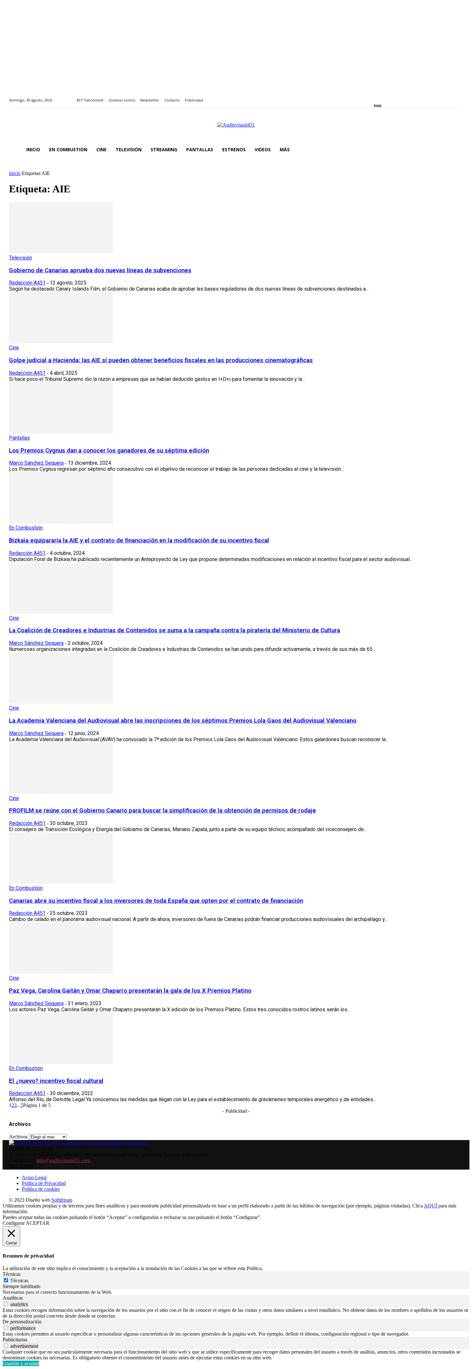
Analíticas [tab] (13, 1298)
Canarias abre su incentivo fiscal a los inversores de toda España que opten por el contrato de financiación (156, 900)
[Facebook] (376, 96)
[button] (455, 149)
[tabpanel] (236, 1292)
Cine (14, 348)
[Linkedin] (390, 96)
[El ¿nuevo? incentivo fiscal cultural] (61, 1062)
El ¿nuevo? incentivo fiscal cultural (56, 1080)
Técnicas (19, 1280)
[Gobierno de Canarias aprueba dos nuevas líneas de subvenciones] (61, 251)
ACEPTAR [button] (37, 1223)
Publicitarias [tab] (15, 1339)
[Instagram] (383, 96)
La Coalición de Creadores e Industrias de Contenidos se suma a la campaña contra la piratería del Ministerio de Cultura (174, 630)
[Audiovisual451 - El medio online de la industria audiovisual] (236, 128)
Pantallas (19, 438)
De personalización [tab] (22, 1321)
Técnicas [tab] (12, 1274)
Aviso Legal (34, 1177)
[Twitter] (398, 96)
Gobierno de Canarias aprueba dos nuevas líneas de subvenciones (100, 270)
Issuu (377, 105)
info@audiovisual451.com (63, 1160)
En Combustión (26, 528)
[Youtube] (405, 96)
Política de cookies (41, 1189)
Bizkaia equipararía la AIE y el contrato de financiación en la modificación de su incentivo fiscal (139, 540)
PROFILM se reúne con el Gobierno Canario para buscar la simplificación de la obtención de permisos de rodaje (162, 810)
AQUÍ (430, 1205)
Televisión (20, 258)
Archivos (18, 1136)
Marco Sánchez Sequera (36, 463)
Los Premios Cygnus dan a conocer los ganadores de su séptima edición (109, 450)
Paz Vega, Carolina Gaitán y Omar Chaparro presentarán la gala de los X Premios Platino (130, 990)
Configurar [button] (14, 1223)
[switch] (6, 1304)
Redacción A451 (27, 283)
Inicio (15, 173)
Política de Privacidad (44, 1183)
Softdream (61, 1200)
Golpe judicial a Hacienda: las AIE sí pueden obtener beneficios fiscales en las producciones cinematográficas (161, 360)
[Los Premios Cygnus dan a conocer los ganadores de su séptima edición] (61, 431)
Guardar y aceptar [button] (21, 1363)
